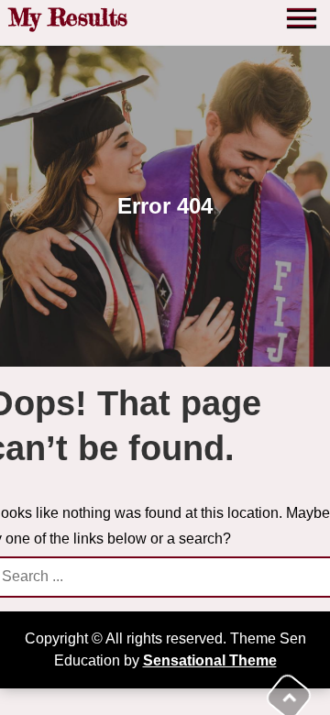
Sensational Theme (210, 660)
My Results (67, 17)
